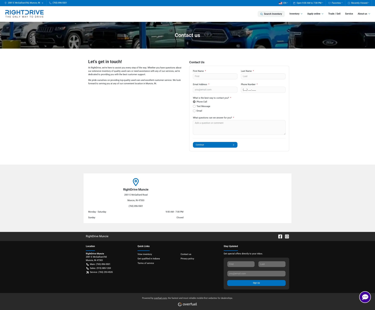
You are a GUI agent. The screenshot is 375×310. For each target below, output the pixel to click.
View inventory (145, 254)
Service (349, 13)
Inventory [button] (294, 13)
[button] (25, 3)
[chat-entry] (365, 297)
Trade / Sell (334, 13)
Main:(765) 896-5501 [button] (100, 264)
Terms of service (146, 263)
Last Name (247, 71)
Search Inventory (273, 13)
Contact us (186, 254)
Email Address (201, 84)
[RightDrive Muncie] (24, 14)
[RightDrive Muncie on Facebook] (279, 236)
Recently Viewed (359, 3)
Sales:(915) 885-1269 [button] (100, 268)
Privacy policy (187, 258)
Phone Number (249, 84)
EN (284, 3)
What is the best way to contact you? (212, 98)
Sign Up (256, 283)
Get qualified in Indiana (149, 258)
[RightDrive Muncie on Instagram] (285, 236)
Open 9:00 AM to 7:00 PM (309, 3)
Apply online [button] (313, 13)
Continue (200, 145)
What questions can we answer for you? (213, 117)
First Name (199, 71)
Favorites (336, 3)
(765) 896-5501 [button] (60, 2)
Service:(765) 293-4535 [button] (101, 272)
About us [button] (362, 13)
